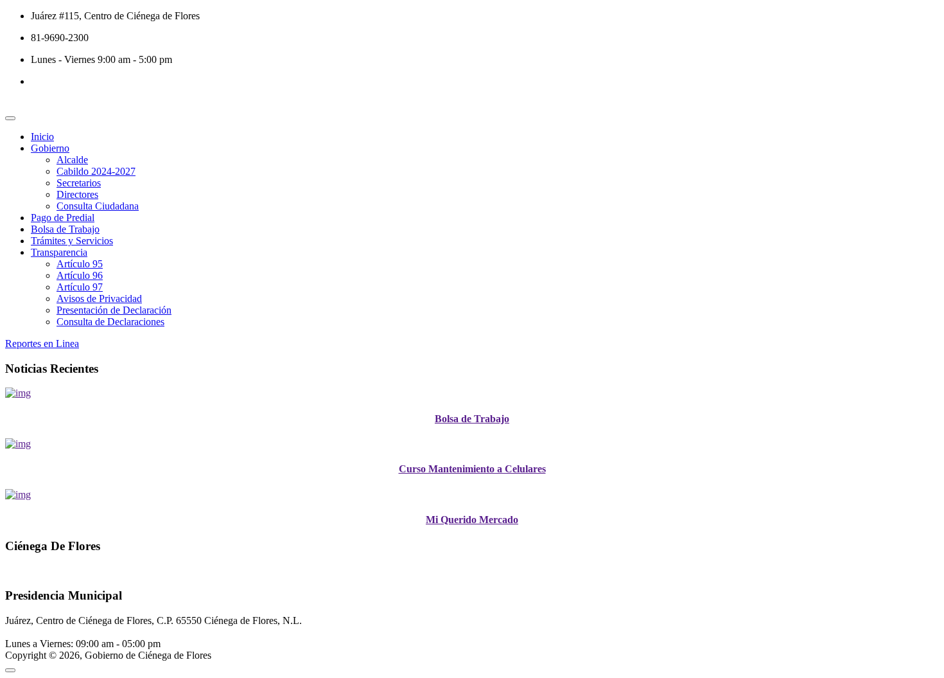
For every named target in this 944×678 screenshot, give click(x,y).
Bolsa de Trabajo (65, 229)
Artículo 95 (80, 263)
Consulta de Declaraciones (110, 321)
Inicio (42, 136)
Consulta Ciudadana (98, 206)
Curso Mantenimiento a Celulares (472, 468)
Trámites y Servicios (72, 240)
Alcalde (72, 159)
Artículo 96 (80, 275)
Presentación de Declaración (114, 310)
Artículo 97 (80, 286)
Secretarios (79, 182)
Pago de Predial (62, 217)
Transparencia (59, 252)
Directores (77, 194)
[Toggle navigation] (10, 118)
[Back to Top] (10, 670)
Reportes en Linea (42, 343)
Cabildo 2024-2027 (96, 171)
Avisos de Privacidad (99, 298)
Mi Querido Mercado (472, 519)
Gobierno (50, 148)
